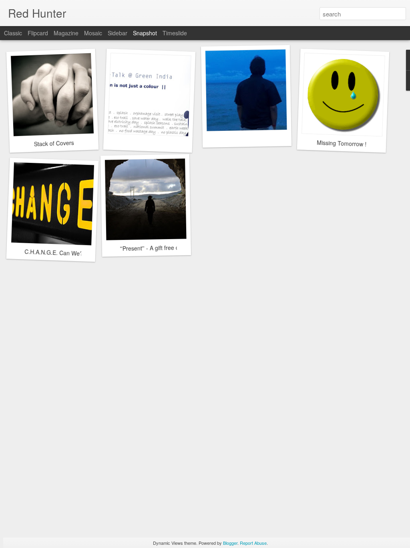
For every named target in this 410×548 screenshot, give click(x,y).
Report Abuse (253, 543)
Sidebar (117, 33)
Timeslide (175, 33)
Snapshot (145, 33)
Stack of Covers (54, 143)
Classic (13, 33)
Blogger (230, 543)
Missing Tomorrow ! (342, 143)
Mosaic (93, 33)
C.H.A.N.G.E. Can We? (53, 253)
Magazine (66, 33)
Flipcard (38, 33)
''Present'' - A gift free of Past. (157, 247)
